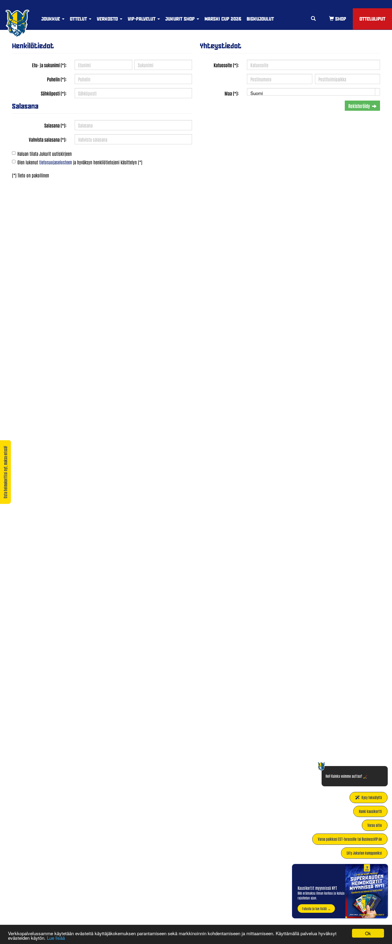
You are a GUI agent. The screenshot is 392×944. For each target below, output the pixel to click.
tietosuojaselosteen (55, 162)
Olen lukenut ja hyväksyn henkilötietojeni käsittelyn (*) (79, 162)
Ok (368, 933)
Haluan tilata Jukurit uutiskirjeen (44, 153)
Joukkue (51, 18)
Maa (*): (232, 93)
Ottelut (79, 18)
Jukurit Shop (180, 18)
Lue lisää (56, 937)
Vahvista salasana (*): (48, 139)
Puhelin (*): (57, 79)
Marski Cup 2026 (223, 18)
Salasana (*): (55, 125)
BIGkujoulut (260, 18)
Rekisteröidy (359, 106)
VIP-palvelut (142, 18)
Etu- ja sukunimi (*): (49, 65)
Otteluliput (372, 18)
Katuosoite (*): (226, 65)
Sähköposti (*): (54, 93)
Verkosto (108, 18)
